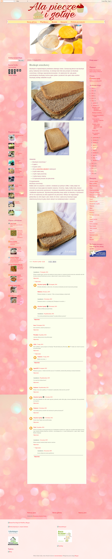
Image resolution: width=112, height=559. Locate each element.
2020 (92, 96)
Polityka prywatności (78, 22)
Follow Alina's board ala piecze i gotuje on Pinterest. (96, 70)
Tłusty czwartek (93, 228)
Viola (34, 427)
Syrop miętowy (18, 210)
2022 (92, 91)
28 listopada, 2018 (53, 284)
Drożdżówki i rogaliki (95, 203)
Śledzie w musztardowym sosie (20, 288)
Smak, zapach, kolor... (15, 285)
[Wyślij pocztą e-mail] (49, 262)
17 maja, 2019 (40, 344)
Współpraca (44, 22)
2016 (92, 166)
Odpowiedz (36, 278)
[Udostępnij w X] (52, 262)
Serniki (91, 221)
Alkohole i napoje (94, 181)
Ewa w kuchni (13, 241)
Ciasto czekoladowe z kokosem (18, 153)
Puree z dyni (95, 130)
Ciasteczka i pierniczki (95, 192)
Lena (34, 325)
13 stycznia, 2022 (49, 397)
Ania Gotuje (13, 223)
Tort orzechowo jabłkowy (96, 133)
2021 (92, 93)
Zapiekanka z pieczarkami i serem (16, 225)
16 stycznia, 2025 (44, 440)
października (96, 137)
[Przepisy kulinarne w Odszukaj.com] (13, 533)
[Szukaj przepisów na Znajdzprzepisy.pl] (60, 546)
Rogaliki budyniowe (17, 202)
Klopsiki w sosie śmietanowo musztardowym (96, 109)
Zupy (91, 237)
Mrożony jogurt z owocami (19, 250)
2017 (92, 163)
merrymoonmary (58, 555)
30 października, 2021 (44, 387)
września (95, 140)
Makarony (92, 206)
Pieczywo (92, 210)
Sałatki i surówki (93, 219)
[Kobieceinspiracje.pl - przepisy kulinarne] (18, 526)
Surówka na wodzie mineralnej (19, 194)
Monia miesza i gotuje (15, 275)
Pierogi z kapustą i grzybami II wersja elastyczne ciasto (19, 300)
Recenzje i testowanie (94, 215)
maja (94, 150)
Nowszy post (31, 513)
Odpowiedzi (38, 281)
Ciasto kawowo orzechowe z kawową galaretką (97, 120)
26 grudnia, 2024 (40, 427)
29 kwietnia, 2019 (53, 306)
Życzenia (92, 239)
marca (94, 155)
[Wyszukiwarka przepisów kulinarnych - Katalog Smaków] (13, 544)
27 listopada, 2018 (44, 272)
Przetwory (92, 212)
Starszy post (82, 513)
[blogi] (10, 551)
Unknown (39, 357)
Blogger (76, 555)
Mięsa (91, 208)
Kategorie (64, 22)
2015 (92, 168)
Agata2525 (36, 368)
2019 (92, 98)
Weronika (35, 335)
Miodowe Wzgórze (14, 257)
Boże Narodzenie (93, 185)
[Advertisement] (57, 497)
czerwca (95, 147)
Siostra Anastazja (93, 223)
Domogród (12, 229)
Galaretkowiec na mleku (19, 136)
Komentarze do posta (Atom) (39, 516)
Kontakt (54, 22)
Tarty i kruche (93, 226)
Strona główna (32, 22)
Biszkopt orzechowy (97, 112)
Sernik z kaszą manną (18, 185)
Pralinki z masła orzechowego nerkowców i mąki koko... (97, 126)
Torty (91, 230)
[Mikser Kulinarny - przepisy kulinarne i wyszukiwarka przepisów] (64, 542)
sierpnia (95, 142)
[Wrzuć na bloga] (51, 262)
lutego (94, 157)
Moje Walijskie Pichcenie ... (16, 264)
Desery (91, 199)
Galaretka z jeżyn (19, 177)
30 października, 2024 (49, 313)
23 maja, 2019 (46, 356)
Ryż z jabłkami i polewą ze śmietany (19, 145)
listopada (95, 105)
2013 (92, 173)
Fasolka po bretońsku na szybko (97, 115)
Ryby (91, 217)
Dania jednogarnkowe (95, 194)
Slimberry (39, 292)
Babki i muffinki (93, 183)
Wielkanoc (92, 232)
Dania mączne (93, 197)
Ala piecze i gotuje (41, 284)
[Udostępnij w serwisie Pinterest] (55, 262)
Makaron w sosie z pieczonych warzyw (19, 278)
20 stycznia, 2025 (48, 451)
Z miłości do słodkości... (15, 296)
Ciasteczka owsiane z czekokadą (15, 243)
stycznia (95, 160)
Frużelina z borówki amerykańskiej (18, 161)
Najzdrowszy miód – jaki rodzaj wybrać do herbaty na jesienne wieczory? (16, 260)
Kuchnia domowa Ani (15, 247)
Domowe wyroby (94, 201)
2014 (92, 171)
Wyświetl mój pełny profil (96, 81)
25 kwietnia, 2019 (48, 299)
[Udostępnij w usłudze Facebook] (54, 262)
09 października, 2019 (45, 378)
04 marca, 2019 (46, 291)
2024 (92, 88)
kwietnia (95, 152)
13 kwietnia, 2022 (49, 417)
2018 (92, 101)
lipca (94, 145)
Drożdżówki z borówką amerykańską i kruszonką (18, 170)
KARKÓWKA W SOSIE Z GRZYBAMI (20, 267)
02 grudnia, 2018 (42, 335)
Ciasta (91, 188)
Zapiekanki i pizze (94, 235)
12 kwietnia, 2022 (43, 408)
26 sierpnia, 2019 (43, 368)
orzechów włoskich (42, 169)
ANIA (34, 344)
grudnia (95, 103)
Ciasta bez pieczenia (94, 190)
